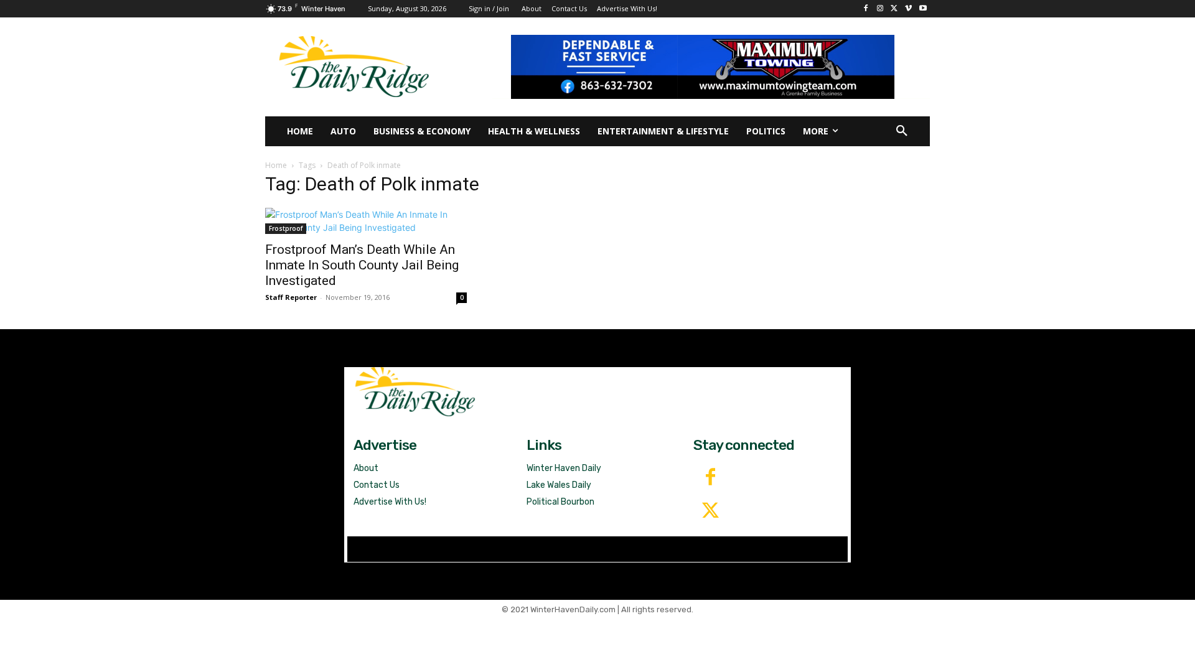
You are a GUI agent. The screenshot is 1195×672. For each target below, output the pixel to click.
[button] (902, 131)
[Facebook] (866, 9)
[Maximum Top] (711, 66)
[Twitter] (710, 511)
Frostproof (285, 228)
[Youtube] (923, 9)
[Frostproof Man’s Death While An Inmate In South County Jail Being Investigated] (366, 221)
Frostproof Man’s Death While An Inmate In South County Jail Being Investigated (362, 265)
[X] (895, 9)
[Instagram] (880, 9)
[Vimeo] (908, 9)
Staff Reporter (291, 297)
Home (276, 165)
